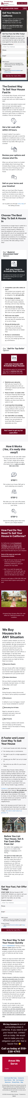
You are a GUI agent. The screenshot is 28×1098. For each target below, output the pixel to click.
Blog (22, 1082)
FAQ (14, 1080)
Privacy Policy (7, 72)
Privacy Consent (6, 69)
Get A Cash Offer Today (9, 8)
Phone (4, 50)
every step (21, 203)
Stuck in (8, 945)
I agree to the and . (13, 71)
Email (4, 56)
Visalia (7, 1068)
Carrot (14, 1096)
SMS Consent (5, 61)
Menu (25, 8)
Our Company (20, 1080)
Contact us (4, 788)
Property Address (8, 44)
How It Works (8, 1080)
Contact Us (21, 1078)
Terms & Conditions (15, 70)
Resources (8, 1082)
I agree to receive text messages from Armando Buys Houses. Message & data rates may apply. (14, 65)
